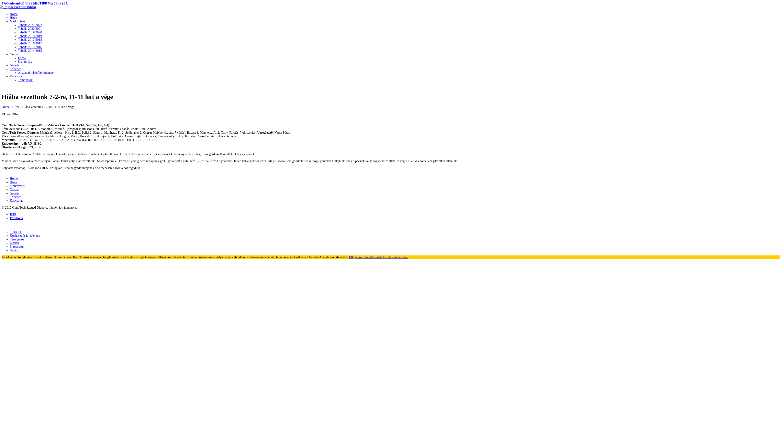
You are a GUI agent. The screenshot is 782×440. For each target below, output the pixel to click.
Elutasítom (370, 257)
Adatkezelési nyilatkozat (392, 257)
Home (6, 107)
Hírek (16, 107)
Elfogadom (356, 257)
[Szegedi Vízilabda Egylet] (15, 7)
